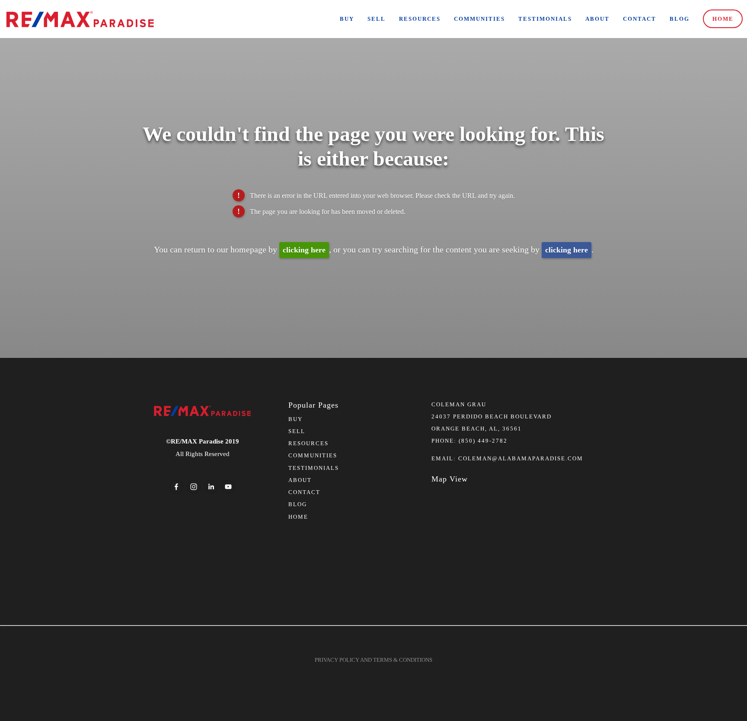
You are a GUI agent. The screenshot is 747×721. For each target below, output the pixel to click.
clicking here (304, 250)
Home (723, 19)
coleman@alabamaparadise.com (520, 458)
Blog (680, 19)
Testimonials (545, 19)
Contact (639, 19)
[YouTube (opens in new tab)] (228, 487)
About (597, 19)
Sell (376, 19)
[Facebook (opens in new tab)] (176, 487)
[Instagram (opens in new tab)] (194, 487)
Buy (347, 19)
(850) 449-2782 (483, 440)
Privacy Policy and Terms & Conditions (373, 660)
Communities (479, 19)
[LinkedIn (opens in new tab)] (211, 487)
